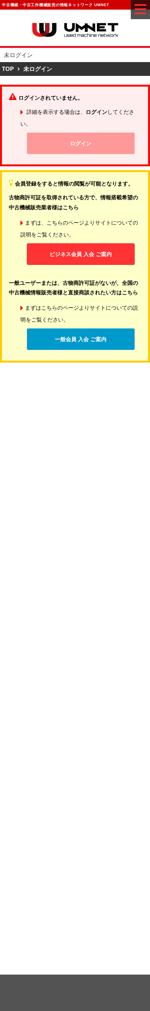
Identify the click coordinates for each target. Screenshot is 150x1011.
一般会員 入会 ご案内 (81, 339)
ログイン (81, 143)
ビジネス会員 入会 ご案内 (81, 254)
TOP (8, 69)
